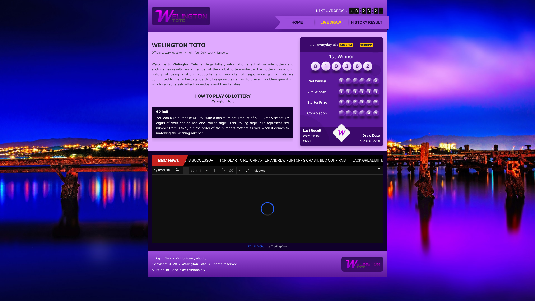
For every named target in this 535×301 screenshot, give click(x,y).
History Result (366, 22)
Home (297, 22)
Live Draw (331, 22)
